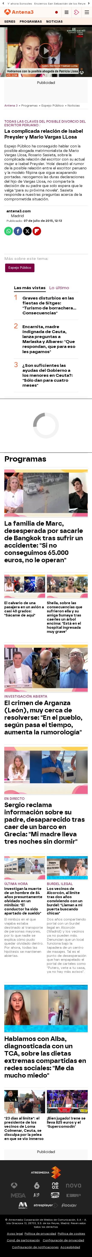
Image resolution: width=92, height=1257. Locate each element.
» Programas (28, 105)
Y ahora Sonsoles (19, 3)
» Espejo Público (51, 105)
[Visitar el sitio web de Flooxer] (69, 1205)
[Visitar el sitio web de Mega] (18, 1195)
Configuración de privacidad (63, 1240)
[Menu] (87, 12)
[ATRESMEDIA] (46, 1172)
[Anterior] (3, 3)
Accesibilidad (70, 1247)
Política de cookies (71, 1233)
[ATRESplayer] (76, 12)
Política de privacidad (40, 1233)
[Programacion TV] (66, 12)
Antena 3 (11, 105)
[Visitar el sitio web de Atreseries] (36, 1195)
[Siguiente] (89, 3)
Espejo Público (19, 268)
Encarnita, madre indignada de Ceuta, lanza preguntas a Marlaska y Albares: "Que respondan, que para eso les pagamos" (48, 339)
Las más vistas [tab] (30, 287)
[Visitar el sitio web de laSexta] (36, 1185)
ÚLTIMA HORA (16, 884)
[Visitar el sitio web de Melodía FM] (22, 1205)
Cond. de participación (23, 1240)
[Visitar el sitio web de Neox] (55, 1185)
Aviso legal (15, 1233)
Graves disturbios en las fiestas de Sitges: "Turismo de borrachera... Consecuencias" (49, 305)
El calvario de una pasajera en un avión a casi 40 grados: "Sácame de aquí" (24, 609)
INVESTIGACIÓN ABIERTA (25, 696)
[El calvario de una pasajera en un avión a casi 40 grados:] (24, 587)
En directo (14, 799)
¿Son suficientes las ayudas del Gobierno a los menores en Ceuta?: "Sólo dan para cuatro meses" (47, 375)
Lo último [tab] (59, 287)
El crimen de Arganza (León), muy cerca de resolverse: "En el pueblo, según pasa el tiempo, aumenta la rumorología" (43, 717)
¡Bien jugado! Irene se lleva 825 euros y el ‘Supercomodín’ (66, 1122)
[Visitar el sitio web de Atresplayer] (46, 1205)
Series (9, 21)
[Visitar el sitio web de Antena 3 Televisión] (18, 1185)
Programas (31, 21)
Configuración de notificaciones (35, 1247)
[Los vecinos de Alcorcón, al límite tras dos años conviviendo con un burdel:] (67, 868)
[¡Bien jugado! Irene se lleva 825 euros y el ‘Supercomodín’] (67, 1102)
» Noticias (72, 105)
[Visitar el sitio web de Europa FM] (73, 1195)
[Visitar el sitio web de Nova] (73, 1185)
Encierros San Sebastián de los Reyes (60, 3)
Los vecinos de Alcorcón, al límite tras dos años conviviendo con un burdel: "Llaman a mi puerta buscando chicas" (64, 901)
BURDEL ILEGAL (60, 884)
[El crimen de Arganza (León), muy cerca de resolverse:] (46, 669)
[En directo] (56, 12)
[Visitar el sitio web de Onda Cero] (55, 1195)
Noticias (54, 21)
